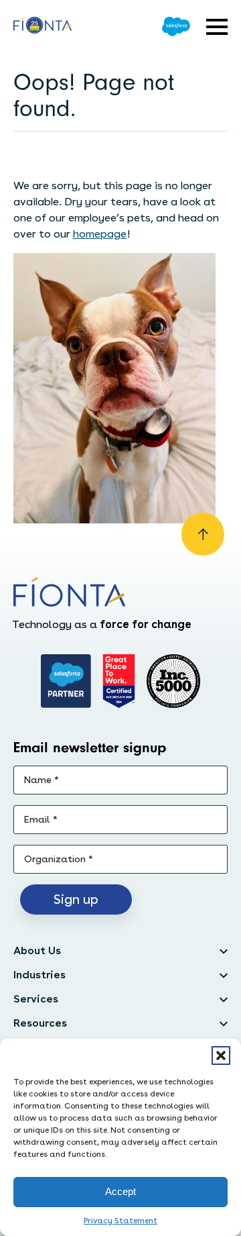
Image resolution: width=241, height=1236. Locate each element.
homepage (100, 233)
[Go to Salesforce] (176, 26)
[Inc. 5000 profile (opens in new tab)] (173, 681)
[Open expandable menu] (217, 27)
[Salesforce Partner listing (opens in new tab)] (66, 681)
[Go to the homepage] (42, 27)
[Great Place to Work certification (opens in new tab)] (119, 681)
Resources (40, 1023)
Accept (120, 1191)
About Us (37, 950)
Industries (39, 974)
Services (35, 998)
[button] (221, 1055)
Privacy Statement (120, 1220)
